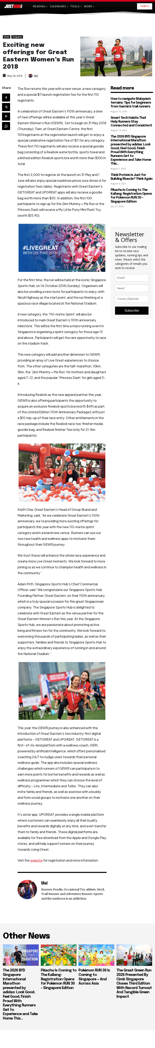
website (36, 860)
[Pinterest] (6, 116)
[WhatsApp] (6, 126)
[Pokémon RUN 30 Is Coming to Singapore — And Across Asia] (96, 955)
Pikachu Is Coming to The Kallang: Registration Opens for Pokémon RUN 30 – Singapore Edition (131, 195)
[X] (6, 107)
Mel (36, 75)
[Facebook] (6, 98)
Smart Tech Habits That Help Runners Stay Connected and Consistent (131, 121)
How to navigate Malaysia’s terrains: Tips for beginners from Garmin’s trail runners (131, 102)
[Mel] (30, 76)
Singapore (17, 36)
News (6, 36)
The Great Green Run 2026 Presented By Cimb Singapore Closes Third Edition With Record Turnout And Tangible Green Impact (134, 984)
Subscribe (132, 310)
